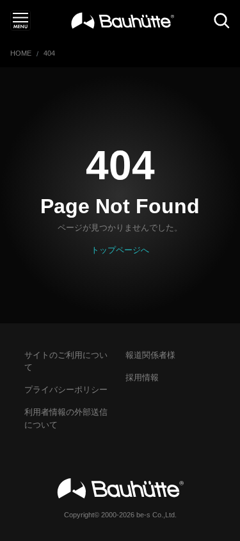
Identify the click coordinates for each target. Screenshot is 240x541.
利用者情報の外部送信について (66, 418)
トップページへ (120, 250)
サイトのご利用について (66, 361)
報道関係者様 (150, 355)
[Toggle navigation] (20, 20)
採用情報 (142, 377)
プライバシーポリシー (66, 389)
